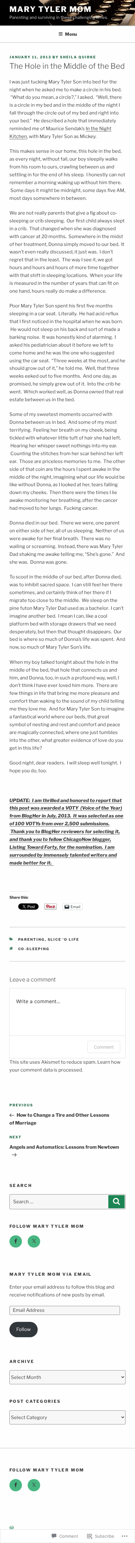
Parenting (31, 939)
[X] (34, 1241)
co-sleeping (34, 949)
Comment (104, 1047)
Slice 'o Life (63, 939)
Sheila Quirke (78, 57)
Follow (23, 1329)
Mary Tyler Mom (50, 9)
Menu (71, 34)
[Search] (116, 1201)
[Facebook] (15, 1241)
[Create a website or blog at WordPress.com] (11, 1528)
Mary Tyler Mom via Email (50, 1274)
